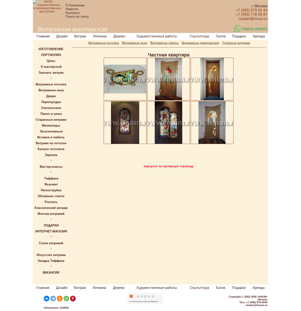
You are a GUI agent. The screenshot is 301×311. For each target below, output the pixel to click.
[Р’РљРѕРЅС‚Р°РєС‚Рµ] (46, 298)
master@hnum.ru (256, 305)
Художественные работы (156, 36)
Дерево (119, 36)
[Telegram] (53, 298)
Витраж (80, 36)
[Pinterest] (73, 298)
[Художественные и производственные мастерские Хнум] (47, 11)
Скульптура (199, 36)
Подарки (239, 36)
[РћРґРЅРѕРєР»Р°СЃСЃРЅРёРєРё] (60, 298)
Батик (221, 36)
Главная (43, 36)
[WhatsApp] (66, 298)
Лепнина (100, 36)
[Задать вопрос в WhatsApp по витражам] (237, 31)
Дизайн (62, 36)
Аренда (259, 36)
